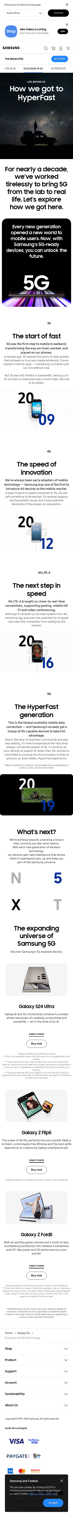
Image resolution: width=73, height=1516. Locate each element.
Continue (58, 12)
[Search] (45, 48)
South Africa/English (16, 1428)
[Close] (67, 24)
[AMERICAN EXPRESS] (24, 1456)
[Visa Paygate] (24, 1471)
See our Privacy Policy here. (43, 1493)
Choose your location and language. (22, 4)
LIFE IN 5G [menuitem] (10, 68)
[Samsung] (10, 48)
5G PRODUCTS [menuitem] (58, 68)
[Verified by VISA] (24, 1441)
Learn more (36, 1034)
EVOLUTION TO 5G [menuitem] (33, 68)
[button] (36, 1348)
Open (62, 31)
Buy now (36, 1043)
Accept (53, 1503)
